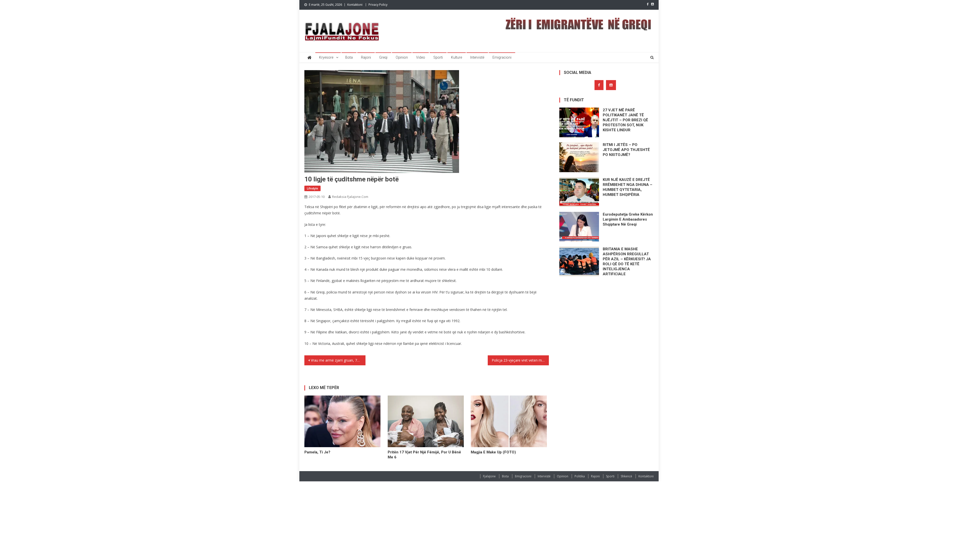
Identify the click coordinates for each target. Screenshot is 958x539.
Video (420, 57)
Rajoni (366, 57)
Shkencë (626, 476)
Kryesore (326, 57)
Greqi (383, 57)
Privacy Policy (377, 4)
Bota (349, 57)
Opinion (402, 57)
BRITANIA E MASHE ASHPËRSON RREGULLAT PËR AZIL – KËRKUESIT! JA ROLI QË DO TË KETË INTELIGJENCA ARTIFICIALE (627, 261)
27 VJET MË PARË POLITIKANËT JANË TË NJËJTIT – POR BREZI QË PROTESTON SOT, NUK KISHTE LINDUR (625, 120)
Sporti (438, 57)
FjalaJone (489, 476)
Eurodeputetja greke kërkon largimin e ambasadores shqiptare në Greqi (628, 219)
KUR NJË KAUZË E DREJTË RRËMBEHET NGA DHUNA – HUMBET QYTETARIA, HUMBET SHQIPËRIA (627, 187)
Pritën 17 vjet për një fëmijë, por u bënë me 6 (424, 454)
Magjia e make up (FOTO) (493, 452)
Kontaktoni (354, 4)
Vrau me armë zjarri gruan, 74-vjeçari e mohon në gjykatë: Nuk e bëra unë (338, 360)
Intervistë (477, 57)
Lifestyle (312, 188)
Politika (580, 476)
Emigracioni (501, 57)
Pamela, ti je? (317, 452)
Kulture (456, 57)
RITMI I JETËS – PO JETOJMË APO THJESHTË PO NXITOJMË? (626, 149)
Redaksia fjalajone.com (350, 196)
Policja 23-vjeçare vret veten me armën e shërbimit (520, 360)
